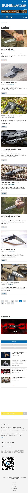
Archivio (14, 347)
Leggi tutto (4, 59)
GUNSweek (11, 284)
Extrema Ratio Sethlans (9, 82)
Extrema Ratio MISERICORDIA (11, 149)
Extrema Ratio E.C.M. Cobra (10, 216)
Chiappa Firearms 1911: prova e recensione (18, 378)
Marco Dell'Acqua (11, 50)
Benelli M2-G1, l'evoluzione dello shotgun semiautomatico (19, 370)
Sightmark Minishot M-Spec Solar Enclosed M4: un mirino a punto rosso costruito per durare (19, 362)
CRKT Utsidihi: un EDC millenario (11, 116)
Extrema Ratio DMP (7, 49)
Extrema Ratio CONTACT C (10, 283)
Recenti (16, 341)
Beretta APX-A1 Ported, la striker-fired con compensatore (19, 353)
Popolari (14, 344)
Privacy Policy (14, 488)
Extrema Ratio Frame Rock (10, 183)
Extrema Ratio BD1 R (8, 249)
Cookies (14, 490)
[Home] (14, 5)
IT (24, 1)
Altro (14, 385)
